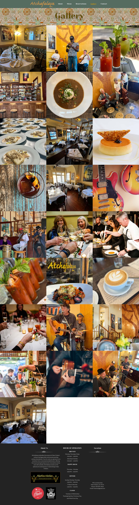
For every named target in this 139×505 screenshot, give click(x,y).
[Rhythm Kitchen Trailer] (45, 477)
